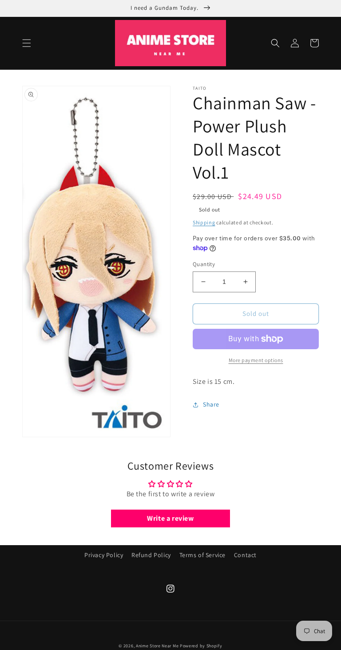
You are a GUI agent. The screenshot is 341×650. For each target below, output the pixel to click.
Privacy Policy (103, 555)
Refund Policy (151, 555)
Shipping (204, 222)
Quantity (204, 264)
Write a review (170, 518)
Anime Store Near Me (157, 646)
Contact (245, 555)
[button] (26, 43)
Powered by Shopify (201, 646)
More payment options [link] (256, 360)
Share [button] (211, 404)
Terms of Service (202, 555)
